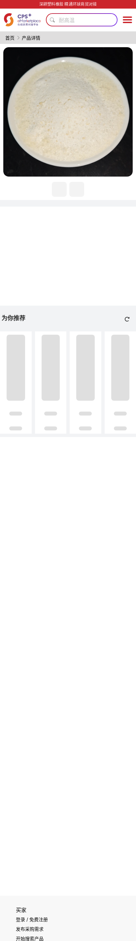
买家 (21, 910)
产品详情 (31, 38)
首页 (10, 38)
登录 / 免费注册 (32, 919)
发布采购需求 (30, 929)
